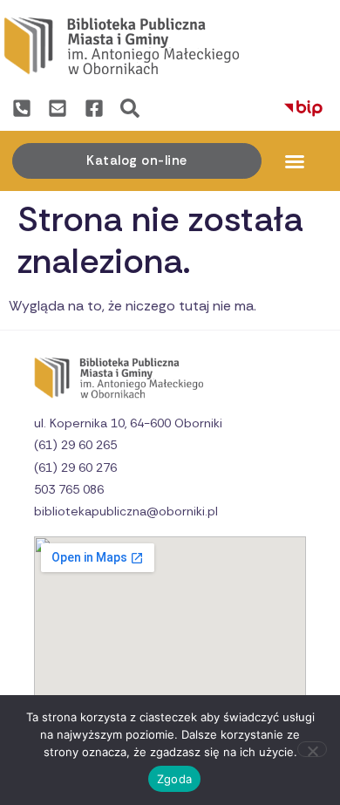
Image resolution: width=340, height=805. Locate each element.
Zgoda (174, 779)
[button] (294, 161)
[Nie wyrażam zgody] (312, 749)
